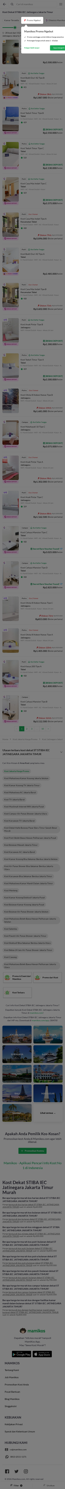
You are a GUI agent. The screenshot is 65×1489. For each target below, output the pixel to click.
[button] (32, 20)
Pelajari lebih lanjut (31, 48)
